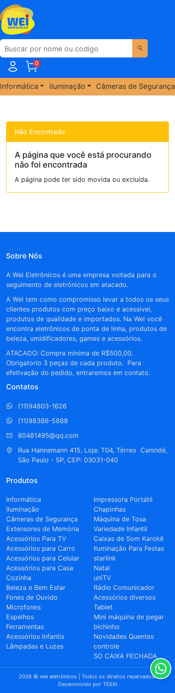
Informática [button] (19, 86)
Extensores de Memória (42, 529)
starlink (105, 558)
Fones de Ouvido (32, 597)
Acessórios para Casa (39, 568)
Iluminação (22, 509)
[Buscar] (140, 48)
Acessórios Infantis (35, 636)
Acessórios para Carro (40, 548)
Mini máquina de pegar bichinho (129, 622)
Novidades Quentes (124, 636)
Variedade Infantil (120, 529)
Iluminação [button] (67, 86)
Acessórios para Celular (42, 558)
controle (106, 646)
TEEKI (110, 684)
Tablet (103, 607)
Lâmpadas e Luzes (34, 646)
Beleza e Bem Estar (36, 587)
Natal (102, 568)
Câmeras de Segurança (135, 86)
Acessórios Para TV (36, 538)
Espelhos (20, 617)
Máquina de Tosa (120, 519)
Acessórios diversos (124, 597)
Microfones (23, 607)
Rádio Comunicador (124, 587)
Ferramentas (25, 626)
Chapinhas (110, 509)
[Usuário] (13, 68)
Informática (23, 499)
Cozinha (18, 578)
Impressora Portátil (123, 499)
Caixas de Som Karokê (129, 538)
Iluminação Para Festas (129, 548)
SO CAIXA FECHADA (125, 656)
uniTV (102, 578)
